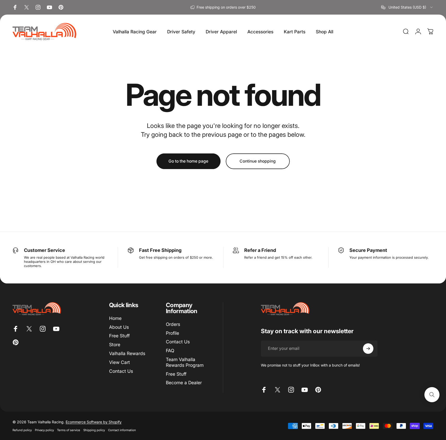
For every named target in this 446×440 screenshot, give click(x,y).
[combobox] (407, 7)
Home (115, 318)
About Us (119, 327)
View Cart (119, 362)
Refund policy (22, 430)
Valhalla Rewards (127, 353)
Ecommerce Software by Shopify (94, 422)
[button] (431, 394)
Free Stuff (119, 336)
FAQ (170, 350)
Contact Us (121, 371)
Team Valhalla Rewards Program (185, 362)
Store (114, 344)
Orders (173, 324)
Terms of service (68, 430)
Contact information (122, 430)
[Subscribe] (368, 348)
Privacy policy (44, 430)
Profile (172, 333)
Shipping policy (94, 430)
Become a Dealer (184, 383)
